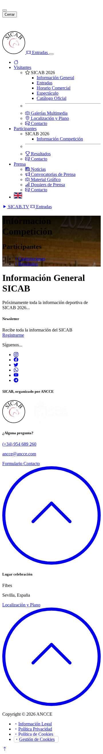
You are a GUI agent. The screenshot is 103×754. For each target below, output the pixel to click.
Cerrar (10, 14)
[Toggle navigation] (51, 54)
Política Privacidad (35, 729)
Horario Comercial (53, 88)
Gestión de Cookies (37, 739)
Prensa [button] (20, 164)
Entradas (40, 52)
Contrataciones (31, 258)
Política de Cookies (35, 734)
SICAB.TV (18, 206)
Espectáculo (47, 93)
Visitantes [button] (22, 67)
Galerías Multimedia (49, 113)
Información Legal (35, 723)
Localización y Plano (49, 118)
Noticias (38, 169)
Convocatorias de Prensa (53, 174)
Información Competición (60, 138)
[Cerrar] (4, 10)
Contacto (38, 123)
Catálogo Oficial (51, 98)
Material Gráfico (45, 179)
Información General (55, 77)
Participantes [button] (25, 128)
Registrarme (13, 335)
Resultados (40, 153)
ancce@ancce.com (19, 453)
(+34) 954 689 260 (19, 444)
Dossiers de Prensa (47, 184)
